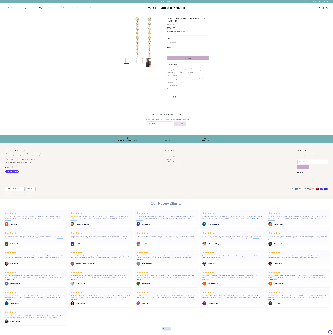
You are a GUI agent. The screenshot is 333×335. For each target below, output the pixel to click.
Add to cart (188, 58)
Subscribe (180, 123)
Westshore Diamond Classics (12, 8)
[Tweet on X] (171, 97)
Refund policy (169, 159)
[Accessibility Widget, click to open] (330, 332)
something (168, 1)
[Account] (318, 8)
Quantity (170, 47)
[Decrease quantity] (168, 51)
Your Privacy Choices (171, 162)
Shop (166, 154)
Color (168, 38)
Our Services (62, 8)
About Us (71, 8)
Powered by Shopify (26, 193)
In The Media (88, 8)
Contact (79, 8)
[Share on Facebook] (173, 97)
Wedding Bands (41, 8)
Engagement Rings (29, 8)
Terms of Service (170, 156)
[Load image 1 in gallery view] (143, 37)
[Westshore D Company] (166, 8)
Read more (8, 220)
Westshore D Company (15, 193)
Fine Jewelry (52, 8)
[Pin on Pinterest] (175, 97)
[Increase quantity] (175, 51)
